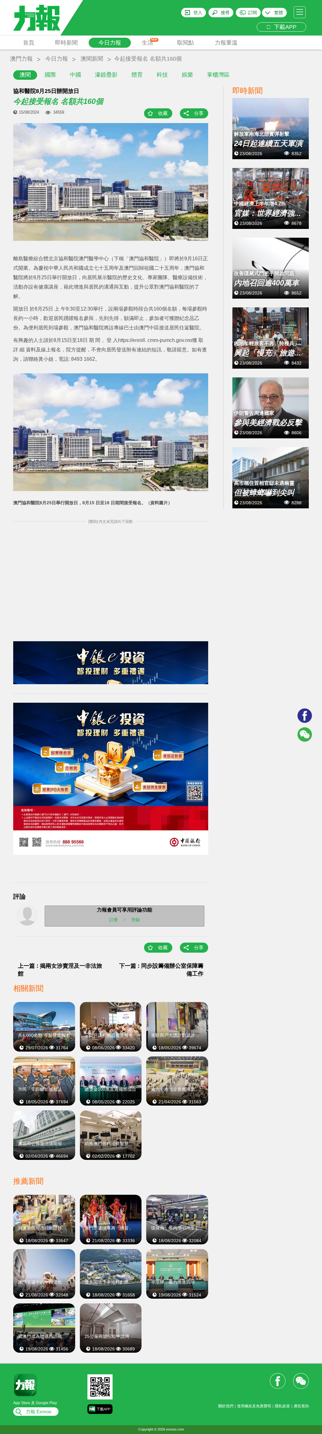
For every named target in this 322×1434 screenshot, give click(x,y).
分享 (198, 113)
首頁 (28, 43)
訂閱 (252, 12)
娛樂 (187, 75)
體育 (137, 75)
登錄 (135, 919)
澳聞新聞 (91, 59)
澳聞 (25, 75)
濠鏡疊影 (106, 75)
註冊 (113, 919)
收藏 (163, 113)
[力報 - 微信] (305, 734)
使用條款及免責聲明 (254, 1406)
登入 (197, 12)
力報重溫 (226, 43)
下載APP (284, 27)
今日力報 (109, 43)
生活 (149, 42)
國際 (50, 75)
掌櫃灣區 (218, 75)
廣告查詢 (301, 1406)
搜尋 (225, 12)
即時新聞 (66, 43)
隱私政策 (282, 1406)
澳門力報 (21, 59)
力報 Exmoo (38, 1411)
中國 (75, 75)
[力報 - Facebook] (305, 715)
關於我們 (225, 1406)
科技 (162, 75)
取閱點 (185, 43)
